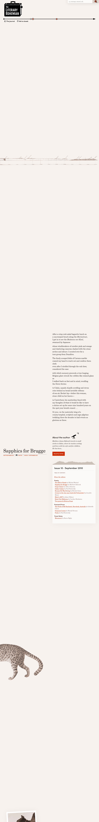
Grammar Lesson (60, 511)
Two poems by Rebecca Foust (64, 501)
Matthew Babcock (8, 455)
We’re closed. (23, 21)
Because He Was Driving (62, 491)
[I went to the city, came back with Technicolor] (69, 493)
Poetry (20, 455)
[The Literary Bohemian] (13, 16)
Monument (58, 518)
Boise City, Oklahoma (61, 499)
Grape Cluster (59, 487)
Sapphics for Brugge (61, 484)
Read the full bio (58, 454)
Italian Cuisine (59, 489)
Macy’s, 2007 (59, 497)
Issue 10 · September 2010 (31, 455)
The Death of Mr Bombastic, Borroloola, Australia (70, 506)
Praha (57, 513)
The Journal (10, 21)
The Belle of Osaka (60, 482)
